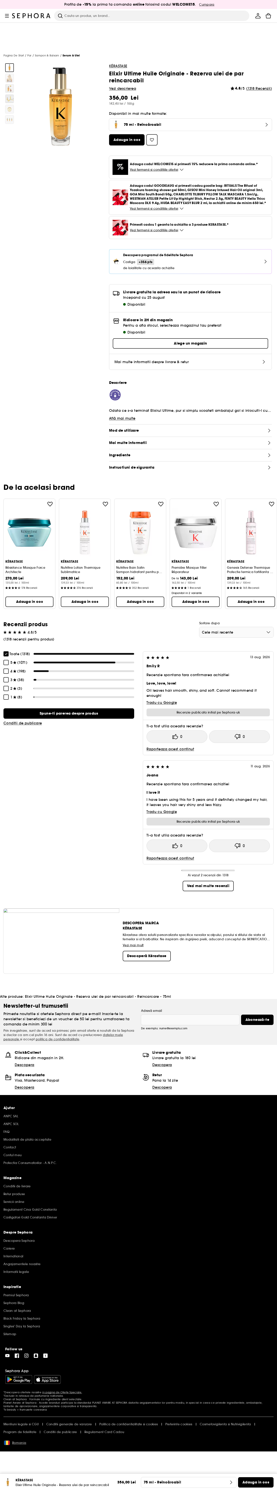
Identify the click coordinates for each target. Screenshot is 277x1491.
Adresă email (151, 1011)
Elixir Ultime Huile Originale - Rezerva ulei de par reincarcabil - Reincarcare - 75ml (98, 996)
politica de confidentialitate (57, 1039)
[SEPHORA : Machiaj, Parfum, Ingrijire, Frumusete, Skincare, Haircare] (31, 15)
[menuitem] (258, 16)
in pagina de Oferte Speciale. (62, 1392)
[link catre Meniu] (6, 15)
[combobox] (236, 632)
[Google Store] (18, 1379)
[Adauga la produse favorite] (50, 504)
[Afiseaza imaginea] (9, 67)
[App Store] (47, 1379)
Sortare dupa (209, 623)
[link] (68, 713)
